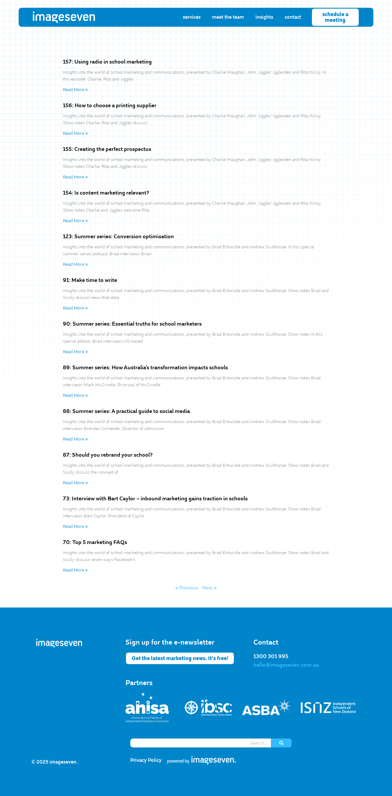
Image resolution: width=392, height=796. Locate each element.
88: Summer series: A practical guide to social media (126, 411)
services (192, 17)
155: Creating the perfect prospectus (107, 149)
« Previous (186, 588)
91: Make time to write (90, 280)
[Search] (281, 743)
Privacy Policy (146, 760)
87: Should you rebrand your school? (108, 454)
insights (264, 17)
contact (293, 17)
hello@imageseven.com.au (286, 665)
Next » (209, 588)
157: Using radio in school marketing (107, 61)
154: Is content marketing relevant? (106, 192)
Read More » (75, 89)
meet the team (228, 17)
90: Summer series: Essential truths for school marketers (132, 323)
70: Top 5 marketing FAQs (95, 542)
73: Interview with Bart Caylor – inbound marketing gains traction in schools (155, 498)
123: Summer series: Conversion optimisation (118, 236)
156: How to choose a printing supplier (109, 105)
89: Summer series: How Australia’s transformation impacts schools (145, 367)
